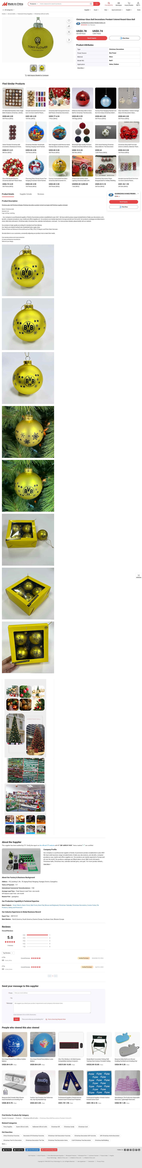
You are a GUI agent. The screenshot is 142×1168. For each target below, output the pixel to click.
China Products (41, 1155)
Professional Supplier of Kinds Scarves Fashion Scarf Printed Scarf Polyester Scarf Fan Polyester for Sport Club (69, 1099)
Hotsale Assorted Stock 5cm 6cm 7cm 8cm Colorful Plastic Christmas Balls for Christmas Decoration (128, 180)
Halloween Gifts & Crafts (39, 1127)
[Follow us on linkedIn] (139, 1150)
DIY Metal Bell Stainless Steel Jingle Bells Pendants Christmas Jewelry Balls (12, 112)
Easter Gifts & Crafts (22, 1127)
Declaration (91, 1161)
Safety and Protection (15, 907)
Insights (112, 1155)
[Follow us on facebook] (125, 1150)
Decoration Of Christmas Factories (33, 1136)
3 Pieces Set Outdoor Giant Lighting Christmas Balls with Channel (80, 180)
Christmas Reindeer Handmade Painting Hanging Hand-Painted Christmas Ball (35, 146)
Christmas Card (83, 1127)
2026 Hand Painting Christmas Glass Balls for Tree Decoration (104, 146)
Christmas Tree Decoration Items (58, 1140)
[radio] (6, 941)
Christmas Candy (69, 1127)
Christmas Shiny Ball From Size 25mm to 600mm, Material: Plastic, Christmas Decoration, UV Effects (128, 146)
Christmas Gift (55, 1127)
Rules (138, 10)
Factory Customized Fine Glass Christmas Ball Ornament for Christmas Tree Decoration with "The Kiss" (58, 180)
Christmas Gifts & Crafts (41, 14)
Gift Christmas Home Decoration (109, 1136)
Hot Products (31, 1155)
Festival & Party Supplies (24, 14)
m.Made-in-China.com (75, 1157)
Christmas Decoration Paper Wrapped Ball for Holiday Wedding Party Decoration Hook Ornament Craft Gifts (105, 180)
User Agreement (81, 1161)
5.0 (117, 196)
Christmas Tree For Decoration (12, 1140)
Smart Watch (17, 905)
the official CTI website (47, 845)
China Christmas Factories (11, 1136)
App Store (7, 1150)
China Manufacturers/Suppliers (55, 1155)
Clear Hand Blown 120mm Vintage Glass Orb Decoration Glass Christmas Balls (128, 112)
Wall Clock (34, 905)
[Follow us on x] (128, 1150)
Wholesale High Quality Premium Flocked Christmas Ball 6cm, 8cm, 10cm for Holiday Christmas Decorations (82, 146)
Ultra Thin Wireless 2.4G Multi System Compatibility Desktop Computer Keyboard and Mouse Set (69, 1061)
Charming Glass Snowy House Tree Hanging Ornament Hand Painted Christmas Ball (36, 180)
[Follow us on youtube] (133, 1150)
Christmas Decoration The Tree (35, 1140)
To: (12, 998)
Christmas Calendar (65, 905)
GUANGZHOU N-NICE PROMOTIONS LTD (93, 23)
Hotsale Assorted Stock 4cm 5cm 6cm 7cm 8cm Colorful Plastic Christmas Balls (35, 112)
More (3, 1144)
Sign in (138, 5)
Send (16, 1019)
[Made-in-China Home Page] (12, 4)
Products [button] (33, 4)
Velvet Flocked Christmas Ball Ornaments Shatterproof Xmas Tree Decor (11, 146)
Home (4, 14)
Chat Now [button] (125, 38)
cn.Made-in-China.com (89, 1157)
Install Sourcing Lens (50, 1150)
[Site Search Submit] (96, 4)
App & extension (116, 10)
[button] (91, 4)
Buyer (95, 10)
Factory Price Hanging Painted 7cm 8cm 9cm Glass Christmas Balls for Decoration (105, 112)
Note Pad (41, 905)
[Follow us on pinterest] (136, 1150)
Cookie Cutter (91, 905)
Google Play (18, 1150)
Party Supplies (7, 1127)
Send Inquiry (91, 38)
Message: (10, 1003)
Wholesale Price (82, 1155)
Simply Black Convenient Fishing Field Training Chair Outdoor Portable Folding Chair (98, 1061)
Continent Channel (93, 1155)
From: (11, 993)
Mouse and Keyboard (51, 905)
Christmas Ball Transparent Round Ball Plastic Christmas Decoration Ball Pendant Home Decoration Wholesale (59, 112)
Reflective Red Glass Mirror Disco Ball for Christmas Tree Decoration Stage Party (82, 112)
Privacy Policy (100, 1161)
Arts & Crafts (11, 14)
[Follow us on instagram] (131, 1150)
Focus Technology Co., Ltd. (57, 1161)
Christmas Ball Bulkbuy (102, 1140)
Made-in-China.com (63, 1157)
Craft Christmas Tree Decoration (81, 1140)
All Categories (9, 10)
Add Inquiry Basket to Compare (37, 75)
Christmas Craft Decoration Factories (59, 1136)
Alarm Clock (26, 905)
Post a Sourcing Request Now (56, 1019)
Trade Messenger (32, 1150)
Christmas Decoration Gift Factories (85, 1136)
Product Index (104, 1155)
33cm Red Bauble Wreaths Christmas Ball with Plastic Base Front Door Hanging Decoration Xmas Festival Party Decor (12, 180)
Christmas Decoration (79, 905)
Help (105, 10)
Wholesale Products (71, 1155)
